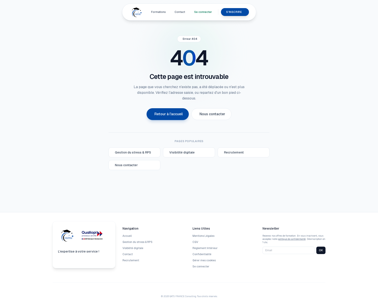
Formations (158, 12)
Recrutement (130, 260)
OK (321, 250)
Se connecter (203, 12)
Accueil (127, 236)
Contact (180, 12)
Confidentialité (201, 254)
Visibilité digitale (132, 248)
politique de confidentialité (292, 239)
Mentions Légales (203, 236)
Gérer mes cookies (204, 260)
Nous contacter (212, 114)
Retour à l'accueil (168, 114)
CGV (195, 242)
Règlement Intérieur (205, 248)
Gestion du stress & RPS (137, 242)
